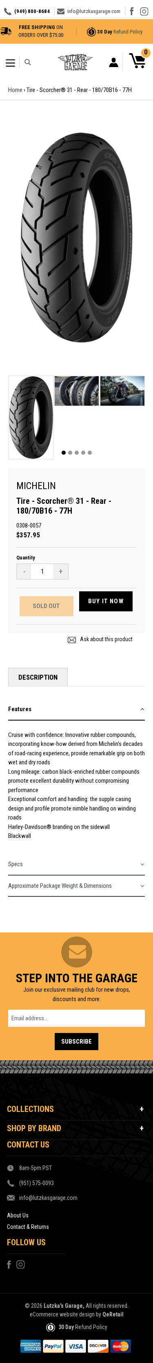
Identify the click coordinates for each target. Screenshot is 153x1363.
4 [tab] (83, 453)
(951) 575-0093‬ (36, 1183)
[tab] (76, 710)
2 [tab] (70, 453)
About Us (18, 1215)
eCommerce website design (62, 1314)
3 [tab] (77, 453)
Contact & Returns (28, 1227)
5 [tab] (90, 453)
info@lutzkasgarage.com (93, 11)
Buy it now (106, 601)
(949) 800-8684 (32, 11)
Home (15, 90)
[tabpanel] (31, 419)
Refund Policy (127, 32)
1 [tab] (64, 453)
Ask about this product (106, 639)
